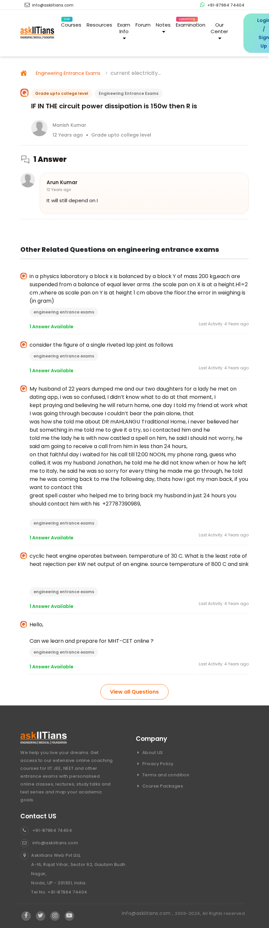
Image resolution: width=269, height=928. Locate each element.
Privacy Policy (157, 764)
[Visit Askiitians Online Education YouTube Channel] (69, 916)
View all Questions (134, 692)
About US (152, 752)
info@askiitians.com (52, 5)
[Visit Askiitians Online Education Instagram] (55, 916)
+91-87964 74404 (225, 5)
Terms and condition (165, 775)
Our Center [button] (219, 28)
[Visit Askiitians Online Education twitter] (40, 916)
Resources (99, 24)
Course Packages (162, 786)
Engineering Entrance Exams (68, 73)
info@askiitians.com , (148, 913)
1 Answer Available (51, 326)
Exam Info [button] (123, 28)
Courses (71, 23)
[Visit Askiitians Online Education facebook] (26, 916)
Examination (190, 23)
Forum (143, 24)
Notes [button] (163, 24)
